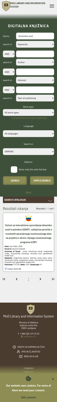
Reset (28, 192)
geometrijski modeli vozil (25, 262)
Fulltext (10, 269)
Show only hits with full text (32, 169)
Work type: (28, 106)
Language (28, 126)
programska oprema (21, 258)
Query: (6, 36)
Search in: (28, 144)
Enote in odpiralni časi (31, 347)
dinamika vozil (10, 262)
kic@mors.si (30, 336)
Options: (28, 162)
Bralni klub (31, 356)
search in (7, 44)
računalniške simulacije (43, 260)
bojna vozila (47, 258)
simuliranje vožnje (11, 260)
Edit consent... (29, 397)
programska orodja (26, 260)
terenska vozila (36, 258)
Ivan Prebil (14, 246)
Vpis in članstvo (30, 352)
